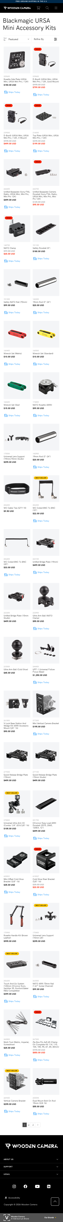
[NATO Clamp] (17, 228)
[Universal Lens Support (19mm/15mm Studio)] (17, 437)
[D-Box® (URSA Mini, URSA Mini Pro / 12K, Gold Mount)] (46, 60)
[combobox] (19, 39)
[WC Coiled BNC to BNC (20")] (17, 542)
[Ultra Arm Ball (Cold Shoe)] (17, 650)
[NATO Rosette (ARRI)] (46, 385)
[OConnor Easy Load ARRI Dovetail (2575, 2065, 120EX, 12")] (46, 803)
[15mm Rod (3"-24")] (46, 282)
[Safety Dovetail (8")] (46, 228)
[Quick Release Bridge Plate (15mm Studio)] (46, 755)
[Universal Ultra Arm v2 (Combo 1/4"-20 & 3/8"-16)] (17, 803)
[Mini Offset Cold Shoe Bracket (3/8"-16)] (17, 860)
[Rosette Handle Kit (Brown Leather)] (17, 916)
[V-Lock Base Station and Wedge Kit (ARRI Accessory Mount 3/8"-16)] (17, 704)
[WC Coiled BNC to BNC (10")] (46, 488)
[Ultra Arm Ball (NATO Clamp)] (46, 596)
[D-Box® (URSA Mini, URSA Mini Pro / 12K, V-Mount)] (17, 116)
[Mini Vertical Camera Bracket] (46, 704)
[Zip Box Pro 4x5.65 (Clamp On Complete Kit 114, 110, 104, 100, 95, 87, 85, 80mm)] (46, 1022)
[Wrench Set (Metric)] (17, 334)
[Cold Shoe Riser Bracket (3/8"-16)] (46, 860)
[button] (47, 8)
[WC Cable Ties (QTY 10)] (17, 488)
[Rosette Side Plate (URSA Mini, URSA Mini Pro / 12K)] (17, 60)
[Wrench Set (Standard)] (46, 334)
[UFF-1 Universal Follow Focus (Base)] (46, 650)
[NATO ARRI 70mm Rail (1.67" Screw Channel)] (46, 964)
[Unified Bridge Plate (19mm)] (46, 542)
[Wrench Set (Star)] (17, 385)
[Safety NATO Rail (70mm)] (17, 282)
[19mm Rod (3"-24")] (46, 437)
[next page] (38, 1125)
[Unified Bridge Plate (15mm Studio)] (17, 596)
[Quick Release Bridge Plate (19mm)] (17, 755)
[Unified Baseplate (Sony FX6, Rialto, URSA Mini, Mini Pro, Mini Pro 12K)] (17, 172)
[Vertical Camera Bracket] (17, 1081)
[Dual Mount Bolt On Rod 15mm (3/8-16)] (46, 1081)
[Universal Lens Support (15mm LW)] (46, 916)
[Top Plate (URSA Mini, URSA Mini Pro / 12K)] (46, 116)
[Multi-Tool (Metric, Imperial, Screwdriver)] (17, 1022)
